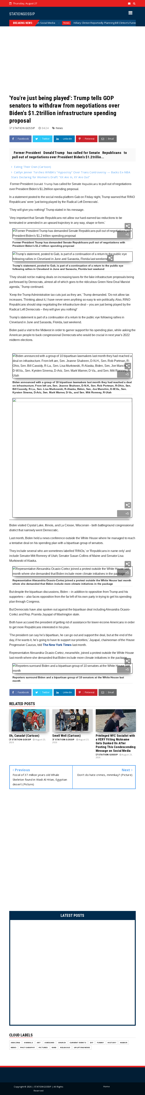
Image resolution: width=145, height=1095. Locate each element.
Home (106, 1086)
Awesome (49, 1042)
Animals (28, 1042)
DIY (91, 1042)
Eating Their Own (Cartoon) (32, 167)
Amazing (15, 1042)
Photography (27, 1047)
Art (39, 1042)
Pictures (43, 1047)
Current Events (78, 1042)
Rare (54, 1047)
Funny (100, 1042)
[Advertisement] (72, 60)
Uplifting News (82, 1047)
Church (62, 1042)
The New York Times (57, 644)
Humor (123, 1042)
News (50, 22)
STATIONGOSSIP (22, 14)
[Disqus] (72, 851)
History (112, 1042)
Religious (65, 1047)
